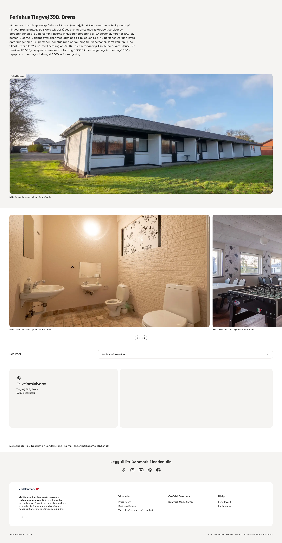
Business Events (127, 506)
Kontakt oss (224, 506)
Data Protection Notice (220, 534)
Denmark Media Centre (180, 502)
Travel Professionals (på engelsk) (135, 510)
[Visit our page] (132, 470)
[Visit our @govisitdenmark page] (149, 470)
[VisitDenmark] (29, 489)
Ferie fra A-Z (224, 502)
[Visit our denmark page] (123, 470)
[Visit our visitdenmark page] (141, 470)
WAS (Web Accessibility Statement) (254, 534)
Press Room (124, 502)
